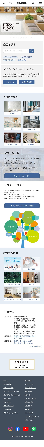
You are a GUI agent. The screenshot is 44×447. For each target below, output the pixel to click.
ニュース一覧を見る (35, 346)
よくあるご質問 (8, 406)
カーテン (31, 113)
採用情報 (27, 409)
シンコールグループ (31, 416)
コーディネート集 (31, 299)
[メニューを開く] (40, 3)
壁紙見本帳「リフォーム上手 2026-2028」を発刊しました (23, 342)
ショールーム (29, 384)
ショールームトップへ (22, 176)
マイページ (10, 82)
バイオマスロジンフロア (12, 284)
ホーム (5, 381)
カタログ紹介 (7, 384)
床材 (12, 129)
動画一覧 (31, 284)
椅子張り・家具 (12, 144)
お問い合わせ (29, 420)
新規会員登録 (27, 82)
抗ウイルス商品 (12, 269)
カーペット (31, 129)
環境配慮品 (31, 144)
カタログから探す (26, 57)
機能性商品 (31, 269)
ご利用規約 (7, 409)
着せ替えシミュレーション (12, 299)
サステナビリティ (30, 388)
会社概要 (27, 406)
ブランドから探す (9, 60)
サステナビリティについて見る (22, 205)
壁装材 (12, 113)
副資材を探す (22, 60)
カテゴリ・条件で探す (10, 57)
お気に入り (7, 402)
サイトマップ (29, 413)
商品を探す (28, 381)
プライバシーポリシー (10, 413)
